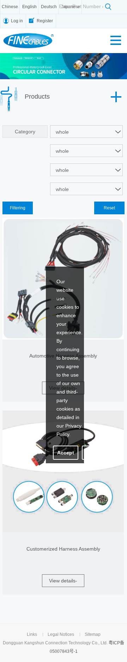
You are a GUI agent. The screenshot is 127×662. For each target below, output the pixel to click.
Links (32, 634)
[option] (63, 66)
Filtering (17, 207)
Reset (109, 207)
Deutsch (49, 6)
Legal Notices (61, 634)
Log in (17, 20)
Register (45, 20)
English (29, 6)
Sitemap (93, 634)
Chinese (10, 6)
